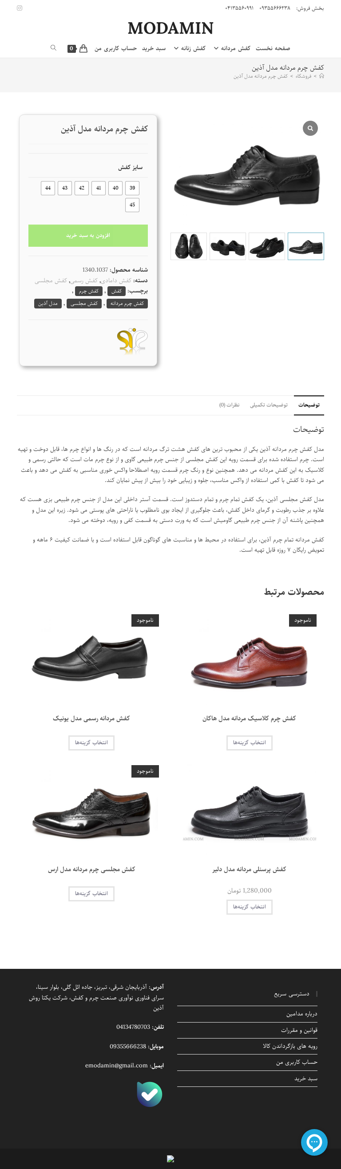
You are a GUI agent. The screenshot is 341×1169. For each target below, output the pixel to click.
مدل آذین (48, 303)
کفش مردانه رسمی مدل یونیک (91, 718)
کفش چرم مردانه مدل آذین (261, 76)
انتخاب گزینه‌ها (249, 742)
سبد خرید (305, 1079)
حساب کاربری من (296, 1062)
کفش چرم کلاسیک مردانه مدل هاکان (249, 718)
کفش (116, 291)
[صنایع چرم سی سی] (132, 341)
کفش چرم (89, 291)
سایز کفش (130, 167)
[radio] (132, 188)
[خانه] (321, 76)
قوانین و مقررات (299, 1030)
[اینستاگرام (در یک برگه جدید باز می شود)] (21, 8)
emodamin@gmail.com (116, 1066)
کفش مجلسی (51, 281)
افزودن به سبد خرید (88, 235)
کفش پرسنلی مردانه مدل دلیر (249, 869)
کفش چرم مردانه (127, 303)
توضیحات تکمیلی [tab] (269, 405)
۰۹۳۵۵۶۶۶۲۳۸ (274, 8)
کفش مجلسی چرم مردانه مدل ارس (91, 869)
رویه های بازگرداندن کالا (290, 1046)
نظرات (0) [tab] (229, 405)
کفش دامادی (116, 281)
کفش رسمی (84, 281)
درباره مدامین (301, 1014)
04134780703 (133, 1027)
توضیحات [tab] (309, 405)
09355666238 (128, 1047)
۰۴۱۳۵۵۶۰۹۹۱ (239, 8)
